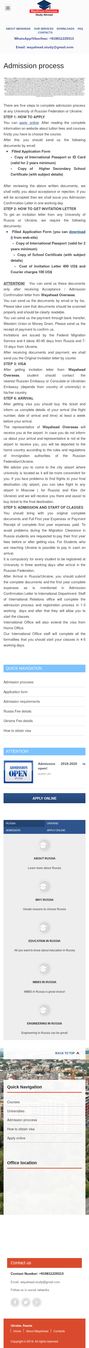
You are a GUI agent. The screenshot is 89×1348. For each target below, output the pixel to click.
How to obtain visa (17, 730)
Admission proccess (18, 682)
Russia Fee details (17, 711)
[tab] (24, 823)
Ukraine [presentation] (52, 823)
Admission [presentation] (13, 830)
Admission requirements (22, 701)
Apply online (44, 798)
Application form (16, 691)
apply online (29, 122)
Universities (15, 1110)
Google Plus (37, 1302)
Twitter (26, 1302)
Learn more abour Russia (44, 863)
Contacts (45, 32)
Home (17, 1331)
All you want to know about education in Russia (44, 945)
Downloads (65, 28)
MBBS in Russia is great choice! (44, 986)
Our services (43, 28)
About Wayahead (18, 28)
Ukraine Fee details (18, 720)
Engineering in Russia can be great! (44, 1028)
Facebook (15, 1302)
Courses (13, 1101)
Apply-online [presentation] (56, 830)
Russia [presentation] (10, 823)
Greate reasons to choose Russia (44, 904)
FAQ (80, 28)
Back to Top (65, 1053)
